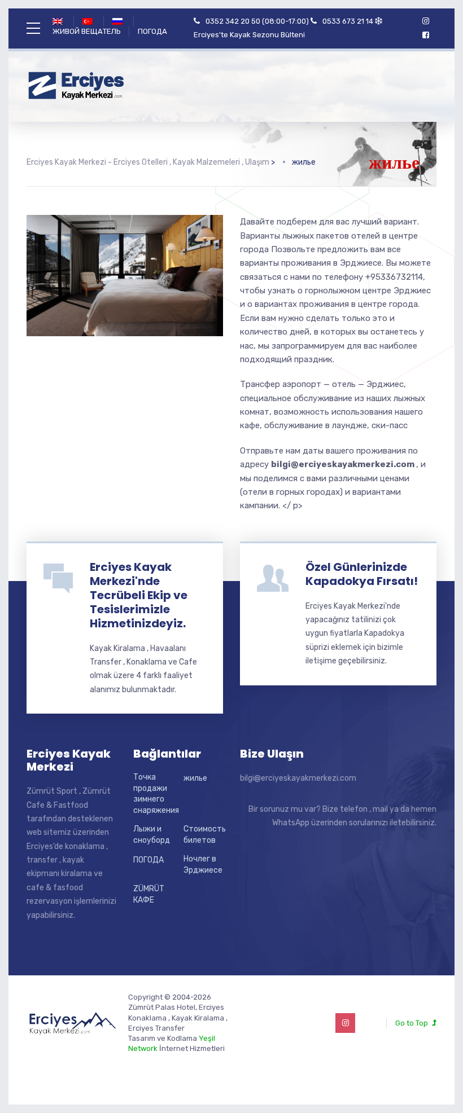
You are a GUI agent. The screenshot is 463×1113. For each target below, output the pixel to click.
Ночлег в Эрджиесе (203, 864)
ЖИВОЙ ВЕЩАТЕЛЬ (87, 31)
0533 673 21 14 (347, 21)
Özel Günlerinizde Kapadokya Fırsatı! (361, 574)
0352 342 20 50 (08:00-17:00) (257, 21)
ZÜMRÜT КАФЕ (148, 894)
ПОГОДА (152, 31)
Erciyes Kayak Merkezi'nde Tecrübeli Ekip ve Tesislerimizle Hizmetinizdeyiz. (138, 595)
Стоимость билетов (205, 834)
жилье (195, 778)
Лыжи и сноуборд (151, 834)
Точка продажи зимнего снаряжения (156, 793)
